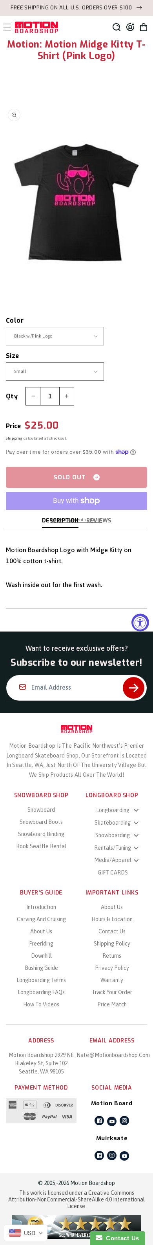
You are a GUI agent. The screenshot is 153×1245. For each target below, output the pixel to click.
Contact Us (112, 931)
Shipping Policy (112, 943)
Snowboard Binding (41, 834)
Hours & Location (112, 919)
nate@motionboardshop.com (113, 1055)
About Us (41, 931)
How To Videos (41, 1004)
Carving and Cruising (41, 919)
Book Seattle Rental (41, 846)
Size (12, 356)
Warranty (111, 980)
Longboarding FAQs (41, 992)
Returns (111, 956)
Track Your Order (112, 992)
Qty (12, 396)
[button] (116, 27)
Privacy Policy (112, 968)
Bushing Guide (41, 968)
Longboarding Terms (41, 980)
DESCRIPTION (60, 520)
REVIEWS (98, 520)
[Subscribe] (133, 688)
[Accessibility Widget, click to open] (140, 623)
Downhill (41, 956)
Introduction (41, 907)
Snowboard (41, 810)
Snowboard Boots (41, 822)
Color (15, 320)
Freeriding (41, 943)
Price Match (112, 1004)
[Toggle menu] (136, 810)
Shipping (14, 438)
